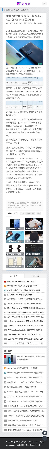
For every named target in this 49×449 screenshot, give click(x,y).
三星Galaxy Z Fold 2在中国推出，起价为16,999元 (25, 312)
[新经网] (24, 3)
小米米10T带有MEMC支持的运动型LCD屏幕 (23, 290)
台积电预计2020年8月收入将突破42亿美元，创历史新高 (28, 299)
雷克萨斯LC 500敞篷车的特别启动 (19, 294)
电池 (22, 213)
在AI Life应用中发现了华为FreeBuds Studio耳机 (25, 317)
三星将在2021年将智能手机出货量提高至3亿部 (25, 339)
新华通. (23, 442)
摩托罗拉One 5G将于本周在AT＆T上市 (21, 281)
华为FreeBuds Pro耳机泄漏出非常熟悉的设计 (25, 330)
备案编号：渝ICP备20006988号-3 (29, 445)
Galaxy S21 (30, 213)
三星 (39, 213)
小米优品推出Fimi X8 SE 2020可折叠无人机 (24, 334)
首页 (18, 10)
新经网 (30, 23)
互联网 (23, 10)
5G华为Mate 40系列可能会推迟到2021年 (22, 286)
